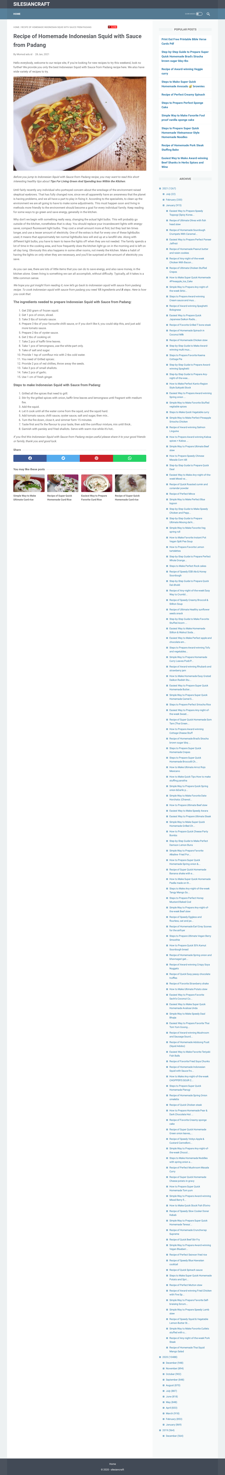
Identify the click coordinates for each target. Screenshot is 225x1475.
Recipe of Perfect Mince (182, 493)
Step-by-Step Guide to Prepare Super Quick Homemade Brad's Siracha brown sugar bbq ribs (185, 56)
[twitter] (63, 458)
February (174, 199)
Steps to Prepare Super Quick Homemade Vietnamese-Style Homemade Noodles (181, 133)
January (174, 205)
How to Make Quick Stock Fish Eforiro (189, 1205)
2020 (169, 1357)
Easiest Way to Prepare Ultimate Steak (190, 816)
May (171, 1402)
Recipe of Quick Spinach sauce (185, 1269)
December (174, 1362)
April (171, 1407)
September (175, 1379)
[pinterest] (96, 458)
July (171, 194)
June (172, 1396)
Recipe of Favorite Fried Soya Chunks (189, 1061)
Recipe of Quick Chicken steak (185, 1104)
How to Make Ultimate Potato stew (188, 989)
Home (16, 13)
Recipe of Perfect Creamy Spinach (183, 94)
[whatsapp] (129, 458)
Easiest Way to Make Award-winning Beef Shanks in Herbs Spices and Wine (185, 162)
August (173, 1385)
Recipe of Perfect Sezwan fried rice (188, 1254)
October (173, 1374)
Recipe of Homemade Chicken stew (188, 340)
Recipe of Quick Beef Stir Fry (184, 1239)
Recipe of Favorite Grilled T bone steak (190, 324)
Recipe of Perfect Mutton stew (185, 1285)
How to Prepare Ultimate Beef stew (188, 805)
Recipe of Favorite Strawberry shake (189, 983)
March (172, 1413)
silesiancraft (31, 4)
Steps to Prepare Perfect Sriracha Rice (190, 704)
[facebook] (30, 458)
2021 (169, 188)
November (175, 1368)
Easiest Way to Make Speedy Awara (188, 810)
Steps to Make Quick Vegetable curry (189, 412)
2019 (168, 1430)
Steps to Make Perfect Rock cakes (187, 566)
